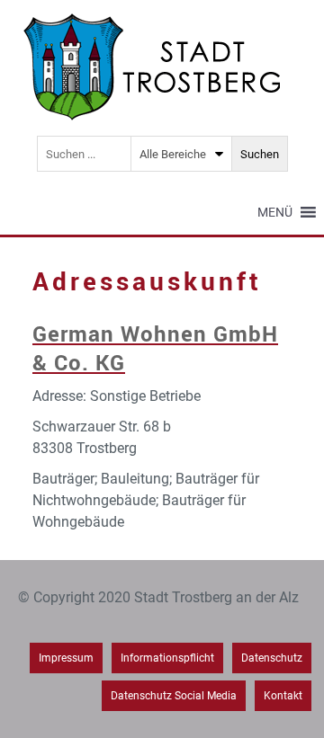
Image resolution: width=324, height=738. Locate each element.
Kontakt (283, 695)
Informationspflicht (167, 658)
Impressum (66, 658)
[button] (274, 212)
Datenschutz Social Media (174, 695)
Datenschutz (271, 658)
